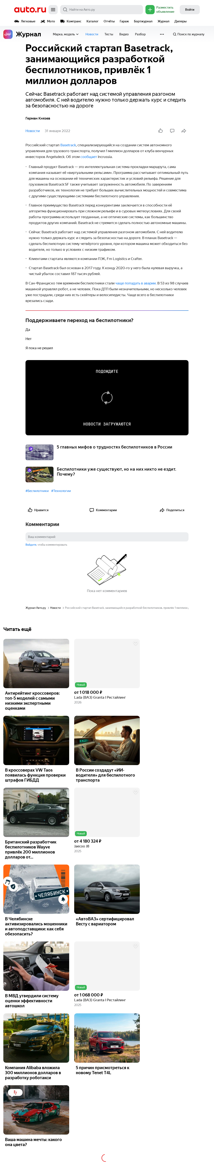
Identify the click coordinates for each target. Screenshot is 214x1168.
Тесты (108, 34)
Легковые (28, 21)
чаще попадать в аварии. (136, 283)
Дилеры (181, 21)
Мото (51, 21)
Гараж (124, 21)
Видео (124, 34)
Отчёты (109, 21)
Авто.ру (30, 9)
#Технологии (61, 491)
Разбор (140, 34)
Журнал (163, 21)
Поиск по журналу (190, 34)
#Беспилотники (37, 491)
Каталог (93, 21)
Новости (91, 34)
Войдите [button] (30, 544)
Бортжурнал (143, 21)
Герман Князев (37, 118)
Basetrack (68, 145)
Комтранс (74, 21)
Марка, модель (64, 34)
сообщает (88, 157)
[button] (107, 663)
